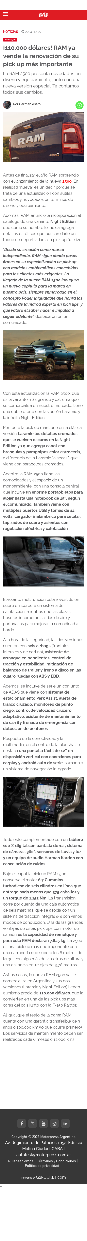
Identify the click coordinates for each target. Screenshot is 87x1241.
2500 (67, 181)
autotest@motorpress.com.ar (43, 1154)
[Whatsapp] (79, 105)
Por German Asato (27, 104)
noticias (10, 32)
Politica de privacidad (42, 1165)
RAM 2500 (10, 39)
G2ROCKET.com (51, 1177)
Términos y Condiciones (56, 1160)
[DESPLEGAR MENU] (5, 14)
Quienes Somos (20, 1160)
